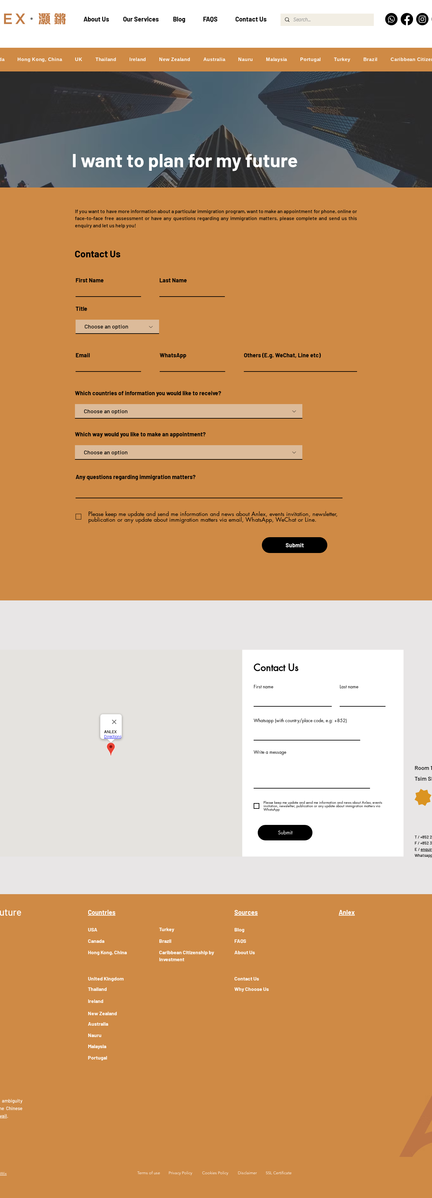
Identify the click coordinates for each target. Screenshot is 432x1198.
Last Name (173, 280)
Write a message (270, 752)
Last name (349, 687)
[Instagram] (422, 19)
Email (83, 355)
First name (263, 687)
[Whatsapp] (391, 19)
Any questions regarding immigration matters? (135, 477)
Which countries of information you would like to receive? (148, 393)
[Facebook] (407, 19)
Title (81, 308)
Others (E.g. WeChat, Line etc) (282, 355)
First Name (90, 280)
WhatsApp (173, 355)
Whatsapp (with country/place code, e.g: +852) (300, 720)
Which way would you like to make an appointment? (140, 434)
